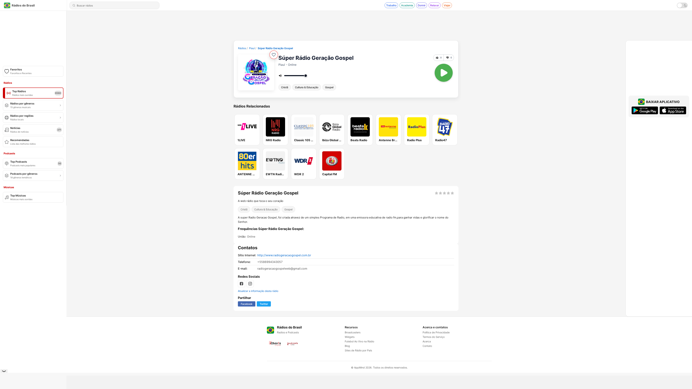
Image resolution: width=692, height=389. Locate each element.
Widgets (349, 336)
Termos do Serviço (434, 336)
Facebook (246, 303)
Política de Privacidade (436, 332)
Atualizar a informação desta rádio (258, 290)
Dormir (421, 5)
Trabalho (391, 5)
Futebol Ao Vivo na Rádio (359, 341)
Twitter (264, 303)
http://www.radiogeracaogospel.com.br (284, 255)
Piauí (252, 48)
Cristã (284, 87)
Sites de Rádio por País (358, 350)
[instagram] (250, 283)
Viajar (447, 5)
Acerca (427, 341)
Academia (407, 5)
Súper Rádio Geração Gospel (275, 48)
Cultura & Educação (306, 87)
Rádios (242, 48)
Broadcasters (352, 332)
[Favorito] (273, 54)
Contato (427, 345)
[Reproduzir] (444, 73)
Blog (347, 345)
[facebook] (241, 283)
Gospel (329, 87)
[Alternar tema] (682, 5)
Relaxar (434, 5)
